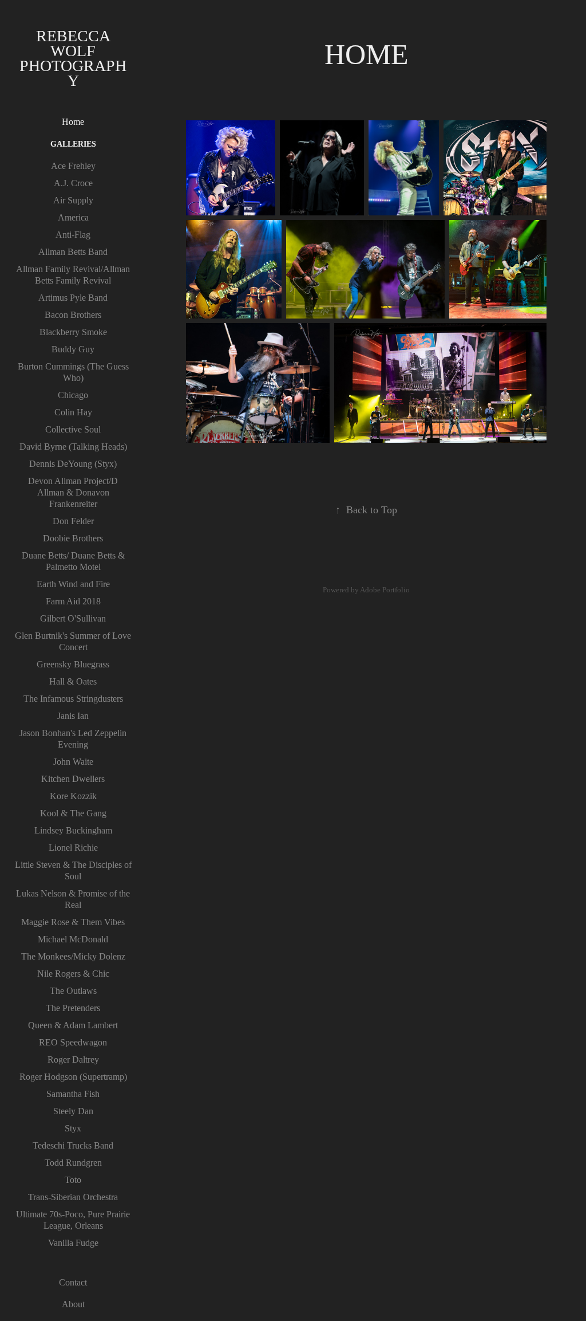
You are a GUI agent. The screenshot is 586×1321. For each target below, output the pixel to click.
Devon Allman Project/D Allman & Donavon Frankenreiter (73, 492)
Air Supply (73, 200)
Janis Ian (73, 716)
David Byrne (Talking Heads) (73, 446)
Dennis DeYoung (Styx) (73, 464)
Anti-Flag (73, 234)
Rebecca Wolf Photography (72, 58)
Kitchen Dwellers (73, 779)
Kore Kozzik (73, 796)
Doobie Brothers (73, 538)
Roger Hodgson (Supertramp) (73, 1077)
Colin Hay (73, 412)
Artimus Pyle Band (73, 297)
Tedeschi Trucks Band (73, 1145)
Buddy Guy (73, 349)
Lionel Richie (73, 847)
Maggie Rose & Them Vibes (73, 922)
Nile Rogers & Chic (73, 973)
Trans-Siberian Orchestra (73, 1197)
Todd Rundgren (73, 1162)
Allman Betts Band (73, 252)
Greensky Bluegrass (73, 664)
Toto (73, 1180)
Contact (73, 1282)
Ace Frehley (73, 166)
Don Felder (73, 521)
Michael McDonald (73, 939)
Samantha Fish (73, 1094)
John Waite (73, 761)
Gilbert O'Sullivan (73, 618)
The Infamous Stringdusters (73, 698)
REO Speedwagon (73, 1042)
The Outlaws (73, 991)
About (73, 1304)
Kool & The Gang (73, 813)
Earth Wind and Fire (73, 584)
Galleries (73, 144)
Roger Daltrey (73, 1059)
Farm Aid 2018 (73, 601)
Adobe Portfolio (385, 589)
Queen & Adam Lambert (73, 1025)
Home (73, 122)
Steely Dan (73, 1111)
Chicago (73, 395)
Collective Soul (73, 429)
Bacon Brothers (73, 315)
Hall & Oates (73, 681)
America (73, 217)
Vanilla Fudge (73, 1243)
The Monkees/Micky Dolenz (73, 956)
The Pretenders (73, 1008)
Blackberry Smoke (73, 332)
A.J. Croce (73, 183)
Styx (73, 1128)
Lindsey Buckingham (73, 830)
